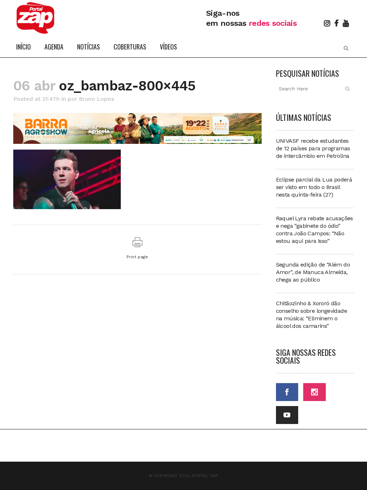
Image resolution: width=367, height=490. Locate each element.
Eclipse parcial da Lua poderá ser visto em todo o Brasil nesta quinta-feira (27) (314, 187)
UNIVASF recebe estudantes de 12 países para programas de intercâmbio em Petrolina (313, 148)
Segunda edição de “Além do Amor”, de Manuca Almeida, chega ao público (313, 272)
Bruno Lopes (96, 98)
